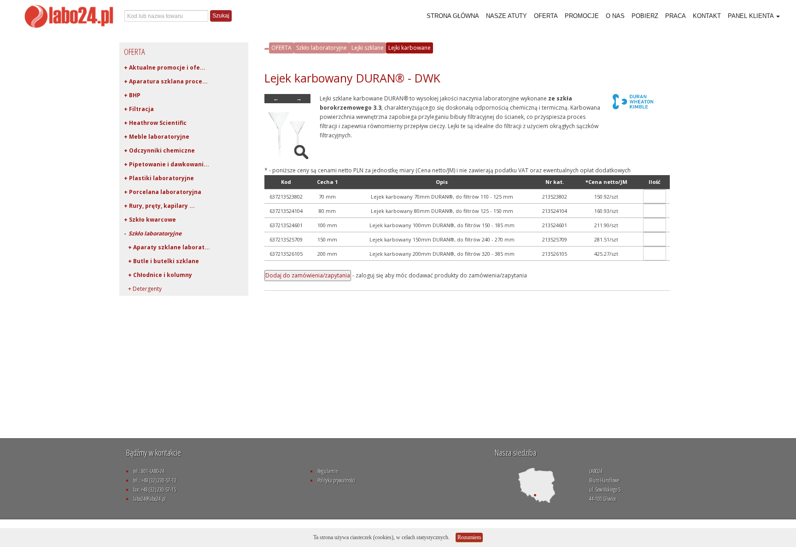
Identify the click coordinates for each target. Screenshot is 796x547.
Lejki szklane (367, 48)
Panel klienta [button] (751, 15)
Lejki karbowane (409, 48)
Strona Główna (453, 15)
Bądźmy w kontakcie (153, 453)
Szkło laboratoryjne (321, 48)
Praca (675, 15)
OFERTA (281, 48)
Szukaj (220, 15)
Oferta (546, 15)
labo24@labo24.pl (149, 499)
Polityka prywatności (336, 480)
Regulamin (328, 471)
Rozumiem (469, 537)
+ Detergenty (143, 289)
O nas (615, 15)
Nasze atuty (506, 15)
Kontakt (707, 15)
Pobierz (645, 15)
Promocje (582, 15)
